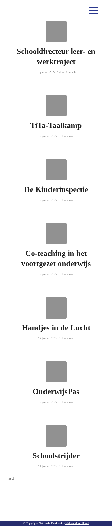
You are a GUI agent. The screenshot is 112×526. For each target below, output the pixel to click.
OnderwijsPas (56, 391)
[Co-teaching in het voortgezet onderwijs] (56, 233)
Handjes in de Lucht (56, 327)
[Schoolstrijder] (56, 436)
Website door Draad (77, 523)
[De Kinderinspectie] (56, 169)
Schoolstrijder (56, 455)
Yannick (71, 72)
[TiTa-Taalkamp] (56, 105)
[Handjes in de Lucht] (56, 308)
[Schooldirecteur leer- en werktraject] (56, 31)
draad (70, 136)
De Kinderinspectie (56, 189)
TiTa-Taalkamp (56, 125)
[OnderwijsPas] (56, 371)
